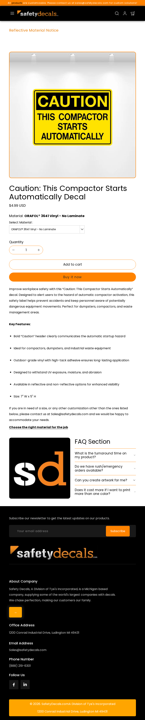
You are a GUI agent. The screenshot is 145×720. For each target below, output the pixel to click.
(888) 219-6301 (20, 666)
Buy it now (72, 277)
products (17, 3)
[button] (12, 13)
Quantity (16, 242)
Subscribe (117, 531)
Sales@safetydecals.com (27, 650)
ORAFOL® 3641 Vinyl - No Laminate (33, 229)
